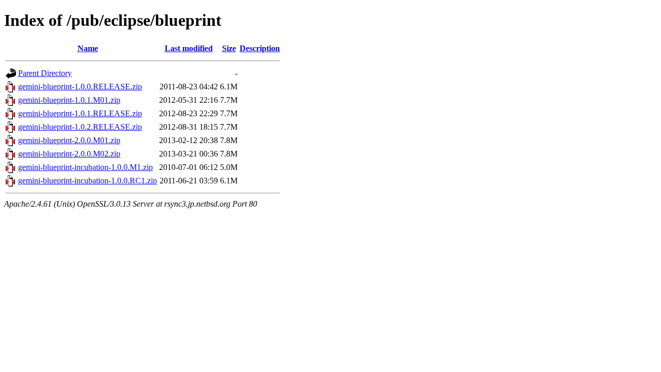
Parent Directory (45, 73)
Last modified (189, 48)
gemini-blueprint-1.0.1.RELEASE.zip (80, 113)
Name (87, 48)
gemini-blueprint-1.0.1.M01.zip (69, 100)
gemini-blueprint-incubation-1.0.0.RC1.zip (87, 180)
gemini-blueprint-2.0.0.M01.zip (69, 140)
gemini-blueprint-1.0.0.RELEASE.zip (80, 86)
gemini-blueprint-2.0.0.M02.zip (69, 153)
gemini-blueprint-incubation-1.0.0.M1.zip (85, 167)
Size (229, 48)
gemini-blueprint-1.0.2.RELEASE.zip (80, 126)
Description (260, 48)
